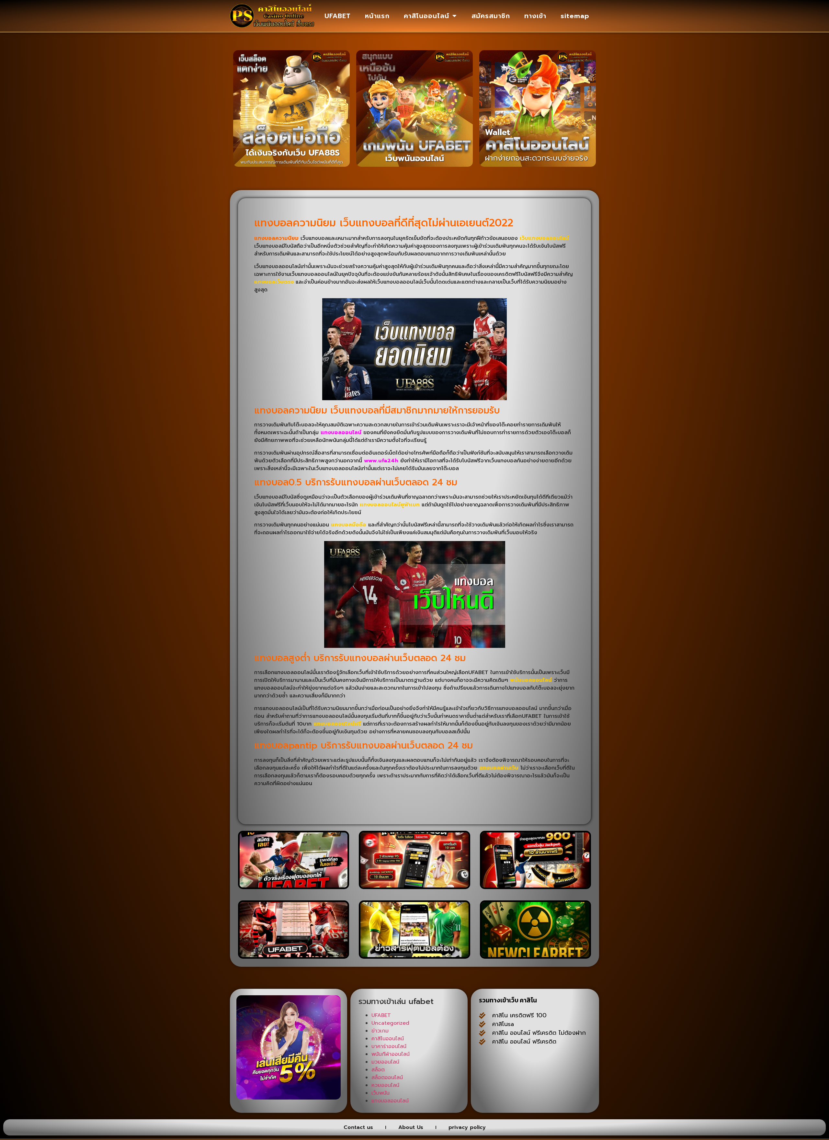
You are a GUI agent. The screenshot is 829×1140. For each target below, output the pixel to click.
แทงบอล (525, 1065)
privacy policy (467, 1127)
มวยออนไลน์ (385, 1062)
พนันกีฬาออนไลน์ (390, 1054)
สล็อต (378, 1070)
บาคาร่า (575, 1056)
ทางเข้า (535, 16)
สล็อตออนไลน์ (387, 1077)
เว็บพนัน (380, 1093)
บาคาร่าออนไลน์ (388, 1046)
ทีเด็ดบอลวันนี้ (496, 1056)
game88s (529, 1074)
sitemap (575, 16)
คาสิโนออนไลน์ (426, 16)
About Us (410, 1127)
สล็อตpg (490, 1100)
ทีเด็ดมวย (560, 1074)
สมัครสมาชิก (490, 16)
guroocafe (494, 1065)
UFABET (337, 16)
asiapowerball (545, 1091)
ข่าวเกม (380, 1031)
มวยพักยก (555, 1065)
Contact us (358, 1127)
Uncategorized (390, 1023)
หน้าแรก (377, 16)
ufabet (516, 1100)
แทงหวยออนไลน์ (499, 1091)
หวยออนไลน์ (385, 1085)
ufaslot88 (527, 1083)
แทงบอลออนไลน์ (341, 432)
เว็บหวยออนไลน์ (566, 1083)
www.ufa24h (381, 461)
